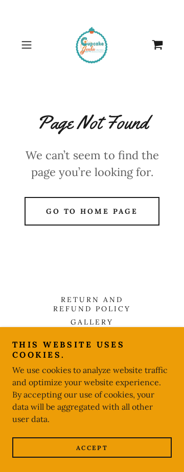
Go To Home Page (92, 211)
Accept (92, 448)
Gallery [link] (92, 322)
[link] (92, 44)
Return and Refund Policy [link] (92, 304)
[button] (27, 45)
